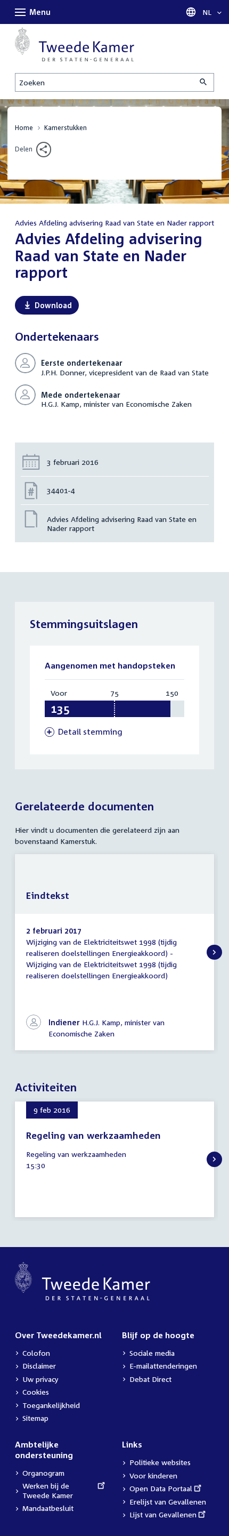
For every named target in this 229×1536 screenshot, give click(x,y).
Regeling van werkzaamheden (93, 1135)
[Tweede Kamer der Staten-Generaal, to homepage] (74, 44)
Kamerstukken (65, 128)
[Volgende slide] (214, 952)
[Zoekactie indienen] (204, 82)
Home (24, 128)
